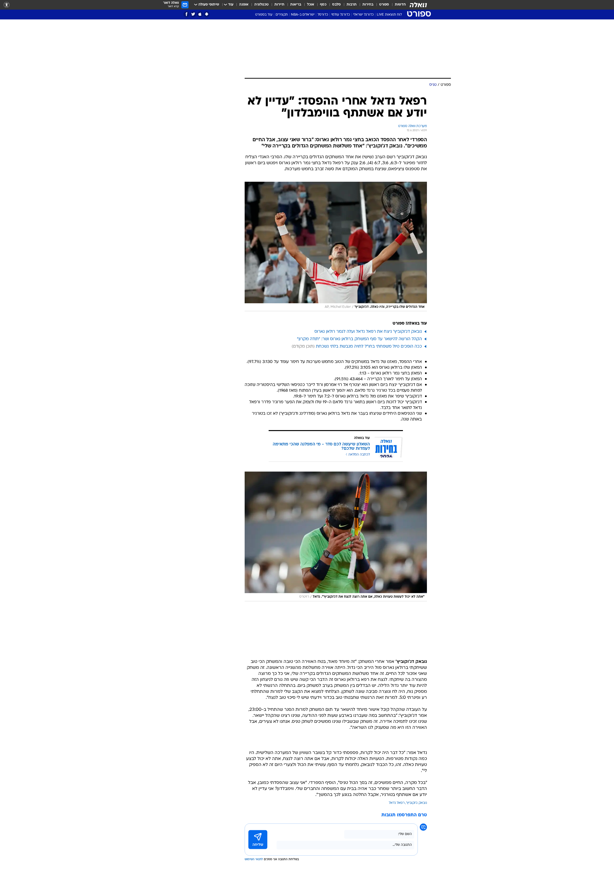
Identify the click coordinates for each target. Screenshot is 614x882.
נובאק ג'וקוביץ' (416, 803)
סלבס (336, 4)
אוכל (310, 4)
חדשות (400, 4)
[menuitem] (397, 4)
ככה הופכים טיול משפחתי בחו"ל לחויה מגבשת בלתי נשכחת (369, 347)
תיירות (279, 4)
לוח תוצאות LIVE (389, 14)
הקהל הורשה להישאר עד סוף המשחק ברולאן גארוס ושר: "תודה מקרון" (359, 339)
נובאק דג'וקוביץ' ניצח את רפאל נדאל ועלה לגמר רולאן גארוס (368, 332)
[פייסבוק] (186, 14)
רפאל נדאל (397, 803)
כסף (323, 4)
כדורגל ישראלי (363, 14)
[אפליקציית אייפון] (200, 14)
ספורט (384, 4)
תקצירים (282, 14)
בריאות (295, 4)
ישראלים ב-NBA (302, 14)
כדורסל (323, 14)
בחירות (367, 4)
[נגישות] (7, 5)
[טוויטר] (193, 14)
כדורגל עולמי (340, 14)
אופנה (243, 4)
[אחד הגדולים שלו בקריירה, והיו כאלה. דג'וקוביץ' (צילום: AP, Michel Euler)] (336, 246)
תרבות (352, 4)
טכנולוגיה (261, 4)
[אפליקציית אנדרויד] (207, 14)
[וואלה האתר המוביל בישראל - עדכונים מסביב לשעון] (418, 4)
